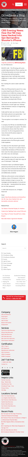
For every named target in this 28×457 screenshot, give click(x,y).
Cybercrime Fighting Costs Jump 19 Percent (13, 211)
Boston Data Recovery (7, 404)
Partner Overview (5, 380)
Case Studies (7, 253)
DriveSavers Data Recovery (10, 446)
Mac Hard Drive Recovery (8, 338)
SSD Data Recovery (6, 336)
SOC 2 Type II (4, 346)
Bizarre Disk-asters (6, 322)
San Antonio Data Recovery (8, 406)
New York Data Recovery (7, 396)
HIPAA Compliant (5, 354)
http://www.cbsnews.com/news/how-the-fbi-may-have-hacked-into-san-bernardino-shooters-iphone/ (13, 199)
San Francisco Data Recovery (9, 400)
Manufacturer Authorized (7, 350)
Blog (10, 18)
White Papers (7, 269)
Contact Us (4, 364)
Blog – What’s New (6, 382)
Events (5, 259)
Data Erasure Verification (7, 340)
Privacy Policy (5, 388)
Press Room (4, 316)
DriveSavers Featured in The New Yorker (13, 432)
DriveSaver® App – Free (7, 386)
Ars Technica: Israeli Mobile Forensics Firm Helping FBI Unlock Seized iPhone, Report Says (6, 282)
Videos (5, 267)
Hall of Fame (4, 320)
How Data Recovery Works (10, 430)
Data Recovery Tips (6, 384)
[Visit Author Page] (14, 227)
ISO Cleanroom (5, 348)
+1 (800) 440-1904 (6, 362)
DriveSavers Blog (8, 255)
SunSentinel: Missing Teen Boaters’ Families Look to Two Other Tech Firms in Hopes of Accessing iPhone (19, 280)
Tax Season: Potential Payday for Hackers (12, 208)
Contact (19, 4)
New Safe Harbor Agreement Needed (11, 218)
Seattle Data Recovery (7, 402)
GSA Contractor (5, 352)
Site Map (3, 390)
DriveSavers (4, 18)
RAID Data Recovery (6, 334)
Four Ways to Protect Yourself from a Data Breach (13, 215)
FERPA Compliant (5, 356)
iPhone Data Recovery (7, 332)
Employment (4, 324)
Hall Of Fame (6, 261)
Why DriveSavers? (6, 314)
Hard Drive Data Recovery (8, 330)
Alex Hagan (15, 43)
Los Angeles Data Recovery (8, 398)
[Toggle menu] (25, 4)
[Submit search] (25, 248)
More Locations (5, 408)
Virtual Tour (4, 318)
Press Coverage (7, 45)
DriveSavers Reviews (9, 257)
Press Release (7, 265)
